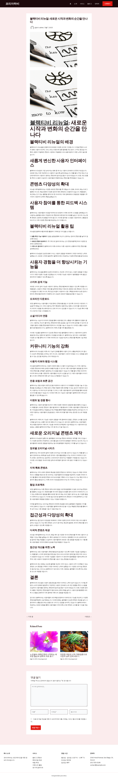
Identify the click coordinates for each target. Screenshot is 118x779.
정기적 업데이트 (38, 767)
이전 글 (29, 616)
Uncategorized (42, 659)
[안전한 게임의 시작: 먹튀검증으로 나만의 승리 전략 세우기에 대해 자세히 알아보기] (74, 641)
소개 (75, 4)
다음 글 (88, 616)
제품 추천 (36, 762)
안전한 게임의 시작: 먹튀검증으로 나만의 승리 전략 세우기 (73, 655)
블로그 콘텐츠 (37, 758)
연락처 (97, 4)
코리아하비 (12, 3)
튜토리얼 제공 (37, 760)
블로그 (89, 4)
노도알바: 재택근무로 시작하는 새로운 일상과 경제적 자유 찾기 (43, 655)
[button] (107, 3)
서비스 (82, 4)
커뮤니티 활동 (37, 765)
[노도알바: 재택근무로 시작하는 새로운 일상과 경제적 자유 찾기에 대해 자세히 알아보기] (44, 641)
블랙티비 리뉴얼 (49, 122)
